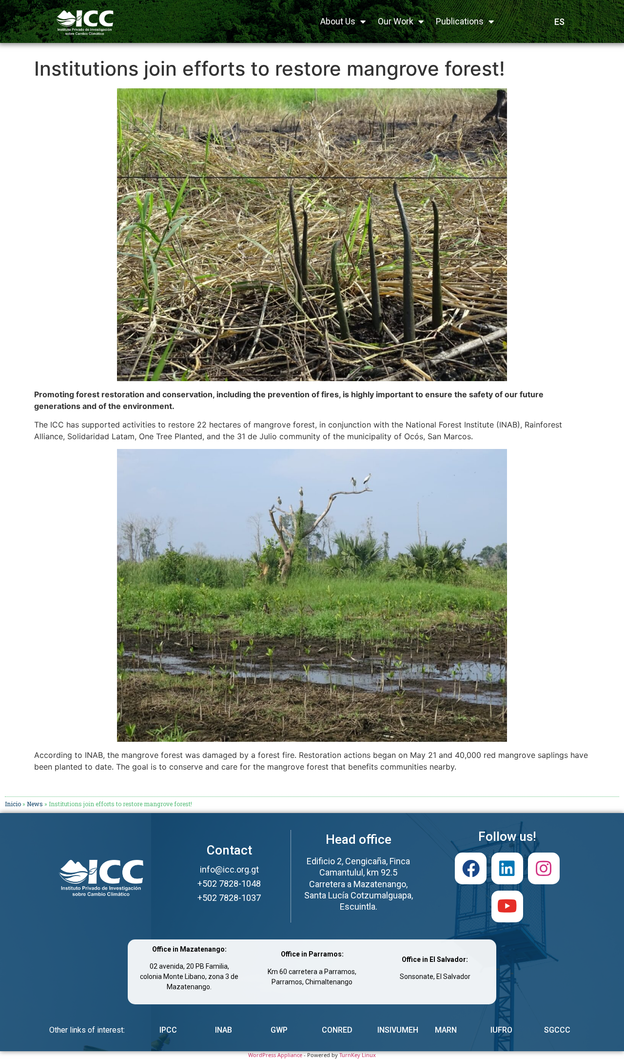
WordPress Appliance (275, 1055)
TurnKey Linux (357, 1055)
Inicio (13, 804)
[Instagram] (544, 868)
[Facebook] (471, 868)
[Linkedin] (507, 868)
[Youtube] (507, 906)
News (35, 804)
